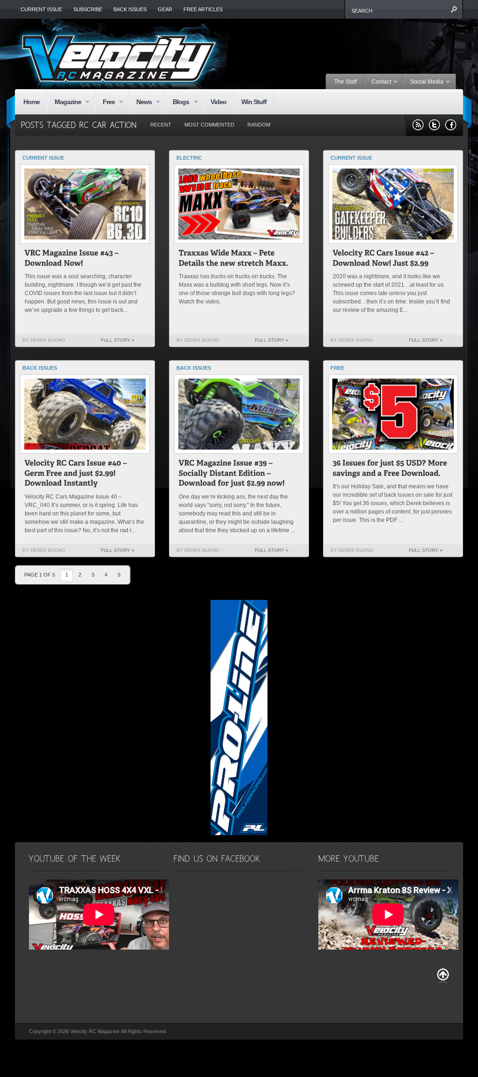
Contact (378, 82)
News (140, 102)
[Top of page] (443, 976)
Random (258, 124)
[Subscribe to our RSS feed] (418, 125)
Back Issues (130, 9)
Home (31, 102)
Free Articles (203, 9)
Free (105, 102)
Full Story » (117, 340)
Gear (165, 9)
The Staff (345, 81)
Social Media (423, 82)
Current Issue (41, 9)
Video (218, 102)
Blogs (177, 102)
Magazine (64, 102)
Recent (160, 124)
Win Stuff (254, 102)
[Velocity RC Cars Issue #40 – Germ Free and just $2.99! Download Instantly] (77, 474)
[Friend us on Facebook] (451, 125)
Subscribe (87, 9)
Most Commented (209, 124)
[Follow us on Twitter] (434, 125)
